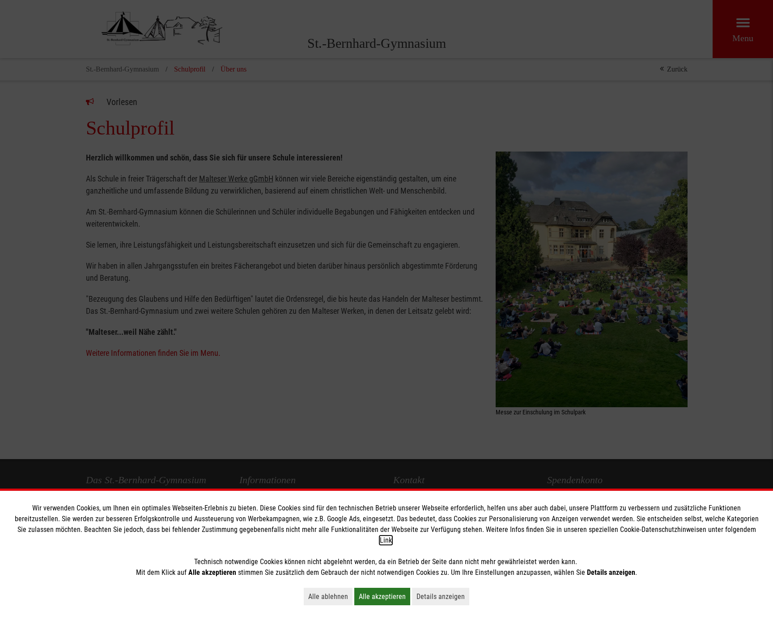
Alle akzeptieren (384, 596)
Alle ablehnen (330, 596)
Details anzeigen (442, 596)
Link (386, 540)
